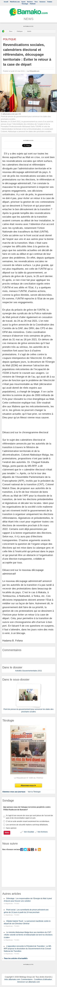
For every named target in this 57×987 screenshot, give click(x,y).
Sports (23, 1)
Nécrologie (25, 4)
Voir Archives (42, 832)
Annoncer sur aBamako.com (28, 982)
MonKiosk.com (15, 1)
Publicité (32, 4)
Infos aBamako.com (12, 979)
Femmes (49, 1)
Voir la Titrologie (34, 792)
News (36, 1)
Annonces (42, 1)
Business (30, 1)
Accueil (6, 1)
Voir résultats (28, 832)
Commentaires (27, 979)
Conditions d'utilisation (43, 979)
